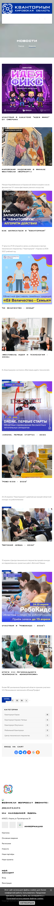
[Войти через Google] (33, 752)
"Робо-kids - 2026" (14, 481)
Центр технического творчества (17, 735)
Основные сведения (10, 838)
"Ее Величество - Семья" (18, 308)
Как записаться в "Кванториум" (23, 230)
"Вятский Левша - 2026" (18, 545)
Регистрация (7, 883)
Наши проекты (7, 859)
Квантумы (6, 833)
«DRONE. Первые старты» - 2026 (24, 435)
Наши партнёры (8, 854)
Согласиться (27, 903)
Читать (6, 699)
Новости (5, 849)
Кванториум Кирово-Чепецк (16, 720)
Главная (21, 46)
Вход (4, 878)
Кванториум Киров (13, 130)
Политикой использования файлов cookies (24, 898)
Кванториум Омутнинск (14, 725)
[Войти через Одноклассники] (38, 752)
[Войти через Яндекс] (29, 752)
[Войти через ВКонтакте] (20, 752)
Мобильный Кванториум (14, 730)
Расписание (6, 843)
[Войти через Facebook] (25, 752)
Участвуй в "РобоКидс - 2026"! (23, 625)
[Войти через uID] (16, 752)
